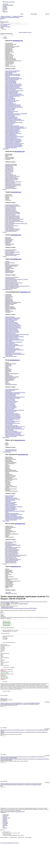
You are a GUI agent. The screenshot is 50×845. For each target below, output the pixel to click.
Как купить (5, 825)
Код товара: (2, 604)
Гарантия (5, 819)
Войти (1, 21)
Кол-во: (2, 612)
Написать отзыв (3, 698)
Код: (1, 700)
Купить (2, 615)
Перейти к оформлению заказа (25, 32)
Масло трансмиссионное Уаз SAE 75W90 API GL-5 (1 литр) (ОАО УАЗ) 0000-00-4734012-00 (19, 704)
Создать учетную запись (5, 26)
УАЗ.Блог (5, 6)
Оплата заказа (6, 814)
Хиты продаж (14, 147)
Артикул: (16, 734)
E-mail (1, 22)
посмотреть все (18, 40)
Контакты (47, 13)
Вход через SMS (3, 25)
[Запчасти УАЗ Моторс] (5, 16)
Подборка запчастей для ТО (6, 33)
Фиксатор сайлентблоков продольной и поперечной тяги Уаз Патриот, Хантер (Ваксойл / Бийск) (20, 784)
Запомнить (4, 29)
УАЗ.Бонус (5, 7)
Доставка (5, 9)
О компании (5, 823)
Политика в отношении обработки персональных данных (12, 811)
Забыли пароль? (7, 24)
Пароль (2, 24)
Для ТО (21, 13)
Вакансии (5, 821)
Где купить (5, 8)
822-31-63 (4, 17)
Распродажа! (8, 147)
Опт (4, 10)
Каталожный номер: (4, 606)
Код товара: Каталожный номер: (14, 603)
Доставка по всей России (9, 1)
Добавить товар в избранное (6, 607)
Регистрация (5, 21)
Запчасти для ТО (6, 817)
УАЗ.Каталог (5, 3)
